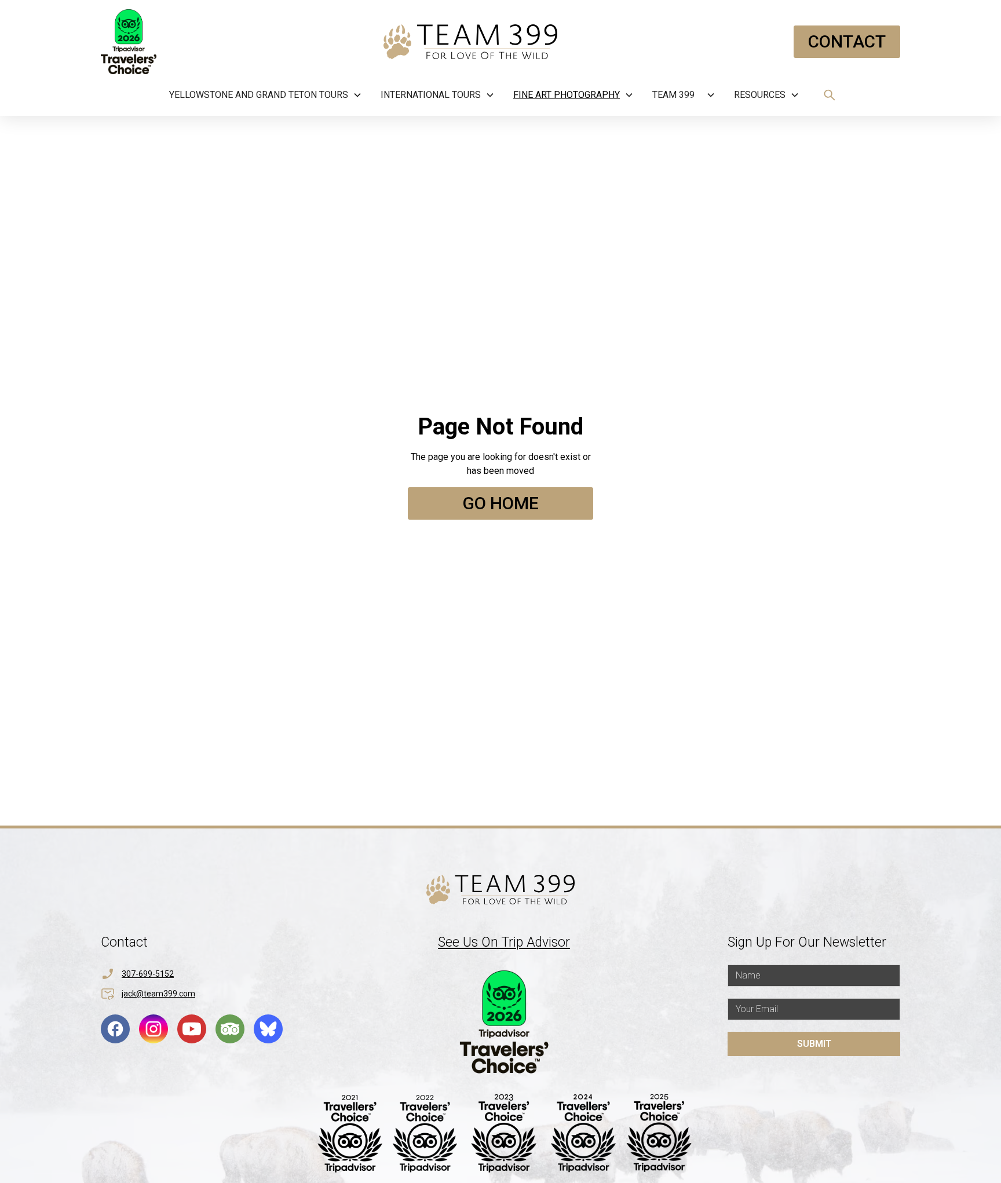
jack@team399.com (158, 993)
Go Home (500, 503)
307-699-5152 (148, 973)
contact (847, 41)
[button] (265, 95)
